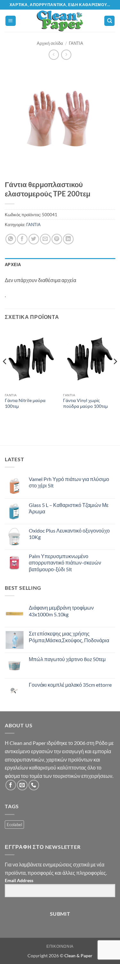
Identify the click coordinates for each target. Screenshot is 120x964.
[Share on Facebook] (22, 239)
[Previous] (5, 374)
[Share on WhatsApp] (10, 239)
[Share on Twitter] (33, 239)
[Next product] (54, 54)
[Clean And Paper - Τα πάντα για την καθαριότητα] (60, 21)
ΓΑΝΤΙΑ (76, 43)
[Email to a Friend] (45, 239)
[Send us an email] (22, 785)
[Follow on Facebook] (10, 785)
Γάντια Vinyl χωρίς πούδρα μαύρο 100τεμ (85, 403)
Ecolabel (14, 824)
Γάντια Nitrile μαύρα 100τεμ (25, 403)
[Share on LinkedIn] (68, 239)
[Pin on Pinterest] (57, 239)
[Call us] (33, 785)
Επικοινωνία (60, 946)
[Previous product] (66, 54)
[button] (10, 21)
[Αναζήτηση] (109, 21)
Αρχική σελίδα (50, 43)
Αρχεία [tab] (13, 264)
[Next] (115, 374)
